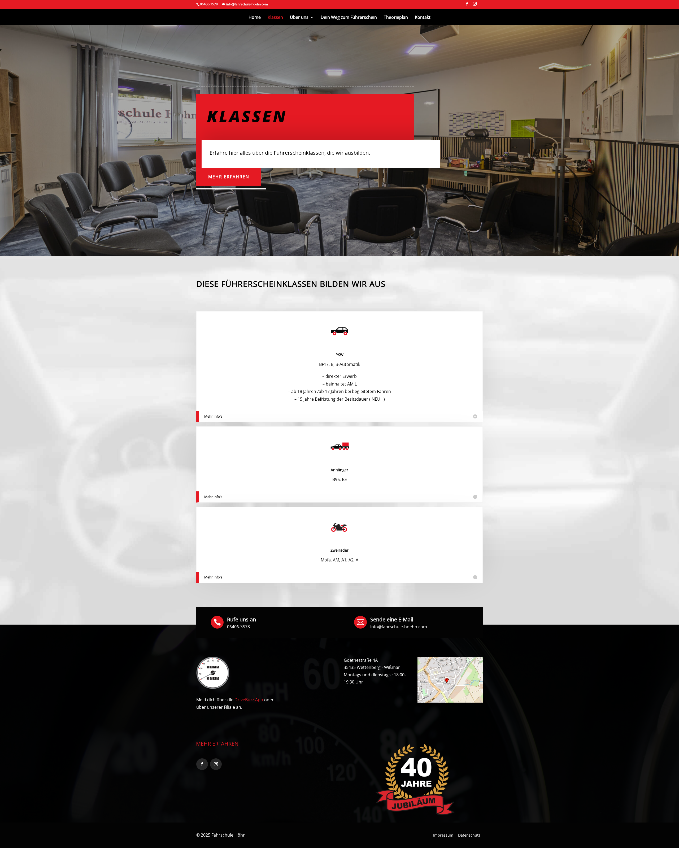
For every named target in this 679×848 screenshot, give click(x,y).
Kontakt (422, 17)
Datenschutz (469, 835)
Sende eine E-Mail (391, 619)
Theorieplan (396, 17)
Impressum (443, 835)
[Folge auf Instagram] (216, 764)
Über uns (299, 17)
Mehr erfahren (228, 177)
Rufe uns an (241, 619)
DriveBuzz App (248, 700)
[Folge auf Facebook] (202, 764)
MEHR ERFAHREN (217, 743)
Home (255, 17)
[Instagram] (475, 5)
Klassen (275, 17)
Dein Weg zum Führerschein (349, 17)
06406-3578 (238, 627)
